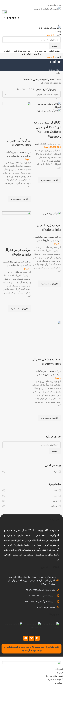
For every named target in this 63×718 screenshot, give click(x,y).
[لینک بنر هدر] (31, 359)
